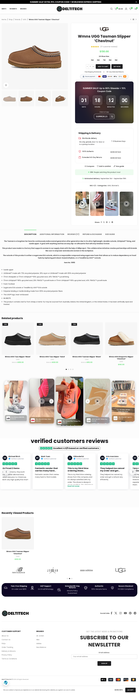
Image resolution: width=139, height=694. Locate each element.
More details (115, 152)
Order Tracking (7, 647)
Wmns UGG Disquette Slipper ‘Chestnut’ (121, 358)
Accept (130, 690)
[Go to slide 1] (66, 369)
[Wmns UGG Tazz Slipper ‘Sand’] (52, 338)
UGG (24, 19)
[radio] (92, 60)
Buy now (117, 66)
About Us (5, 636)
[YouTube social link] (125, 613)
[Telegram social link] (112, 222)
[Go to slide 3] (70, 369)
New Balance (41, 647)
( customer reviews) (108, 47)
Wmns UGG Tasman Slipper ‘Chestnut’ (17, 552)
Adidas (38, 644)
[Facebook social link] (101, 222)
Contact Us (6, 640)
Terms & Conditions (9, 659)
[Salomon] (19, 570)
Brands (17, 19)
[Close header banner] (136, 2)
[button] (4, 98)
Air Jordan (40, 636)
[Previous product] (130, 19)
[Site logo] (69, 9)
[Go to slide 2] (68, 369)
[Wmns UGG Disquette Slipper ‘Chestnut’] (121, 338)
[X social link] (104, 222)
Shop (11, 19)
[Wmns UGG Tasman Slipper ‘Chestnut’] (18, 533)
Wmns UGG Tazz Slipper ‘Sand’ (52, 357)
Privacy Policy (7, 655)
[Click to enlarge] (6, 85)
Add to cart (103, 66)
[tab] (30, 233)
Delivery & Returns (9, 651)
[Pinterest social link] (106, 222)
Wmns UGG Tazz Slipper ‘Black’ (18, 357)
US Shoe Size (104, 56)
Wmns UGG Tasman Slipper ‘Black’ (86, 357)
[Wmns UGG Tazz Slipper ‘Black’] (18, 338)
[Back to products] (133, 19)
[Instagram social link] (120, 613)
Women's (115, 185)
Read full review (73, 486)
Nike (37, 640)
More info (119, 690)
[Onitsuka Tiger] (53, 570)
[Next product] (136, 19)
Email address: (104, 653)
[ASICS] (120, 570)
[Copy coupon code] (112, 116)
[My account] (126, 9)
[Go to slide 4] (72, 369)
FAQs (3, 644)
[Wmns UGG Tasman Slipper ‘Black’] (87, 338)
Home (4, 19)
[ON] (87, 570)
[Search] (111, 9)
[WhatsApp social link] (109, 222)
